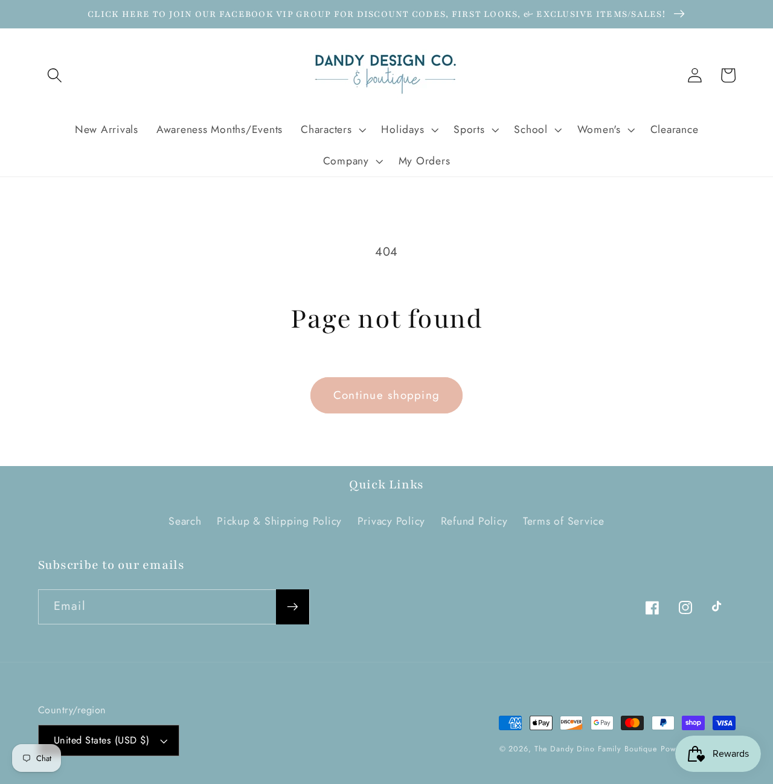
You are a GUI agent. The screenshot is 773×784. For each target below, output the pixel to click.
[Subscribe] (292, 606)
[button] (54, 75)
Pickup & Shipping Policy (279, 521)
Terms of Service (564, 521)
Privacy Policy (392, 521)
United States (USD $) (102, 740)
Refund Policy (474, 521)
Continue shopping (386, 395)
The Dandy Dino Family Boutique (595, 749)
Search (185, 521)
